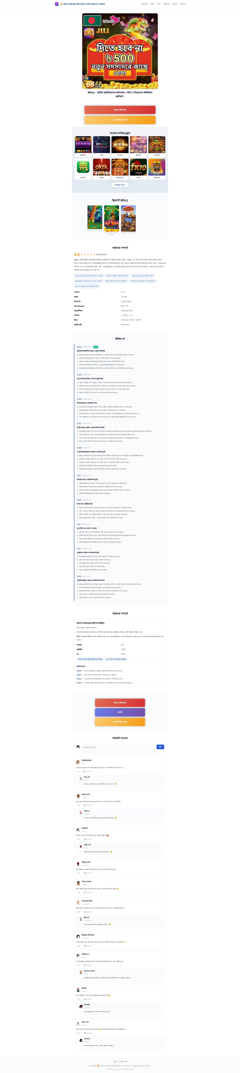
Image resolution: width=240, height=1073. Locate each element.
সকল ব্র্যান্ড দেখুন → (120, 185)
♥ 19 (78, 999)
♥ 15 (78, 839)
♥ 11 (78, 1033)
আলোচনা (183, 4)
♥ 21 (78, 873)
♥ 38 (78, 912)
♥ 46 (78, 946)
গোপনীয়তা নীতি (123, 1062)
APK (152, 4)
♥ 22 (78, 965)
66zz (76, 259)
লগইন (158, 4)
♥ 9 (78, 771)
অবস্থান (175, 4)
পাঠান (160, 747)
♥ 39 (78, 893)
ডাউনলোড (166, 4)
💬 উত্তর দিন (87, 771)
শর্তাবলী (115, 1062)
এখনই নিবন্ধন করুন (120, 120)
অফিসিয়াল (144, 4)
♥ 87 (78, 805)
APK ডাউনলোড (120, 110)
